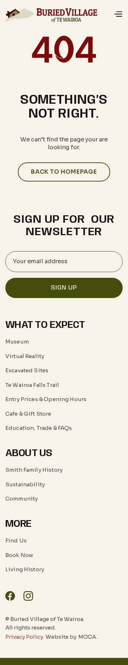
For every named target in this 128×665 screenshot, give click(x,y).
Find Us (16, 540)
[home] (53, 14)
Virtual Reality (24, 356)
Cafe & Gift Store (28, 413)
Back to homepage (64, 171)
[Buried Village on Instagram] (28, 596)
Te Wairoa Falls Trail (32, 385)
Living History (24, 569)
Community (21, 498)
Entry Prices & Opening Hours (45, 399)
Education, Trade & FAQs (38, 428)
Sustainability (25, 484)
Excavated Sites (26, 370)
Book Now (19, 555)
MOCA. (87, 637)
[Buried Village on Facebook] (10, 596)
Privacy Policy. (24, 637)
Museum (17, 341)
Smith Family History (34, 469)
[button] (118, 14)
